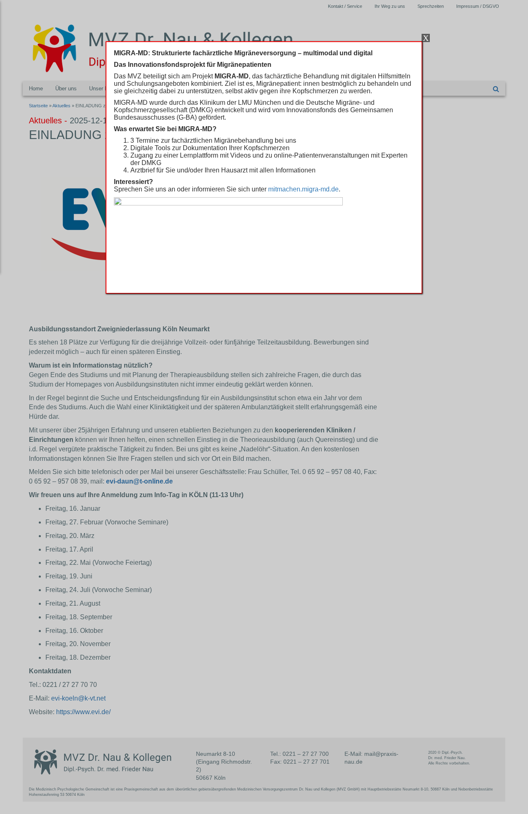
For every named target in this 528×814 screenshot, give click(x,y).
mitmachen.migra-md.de (303, 189)
